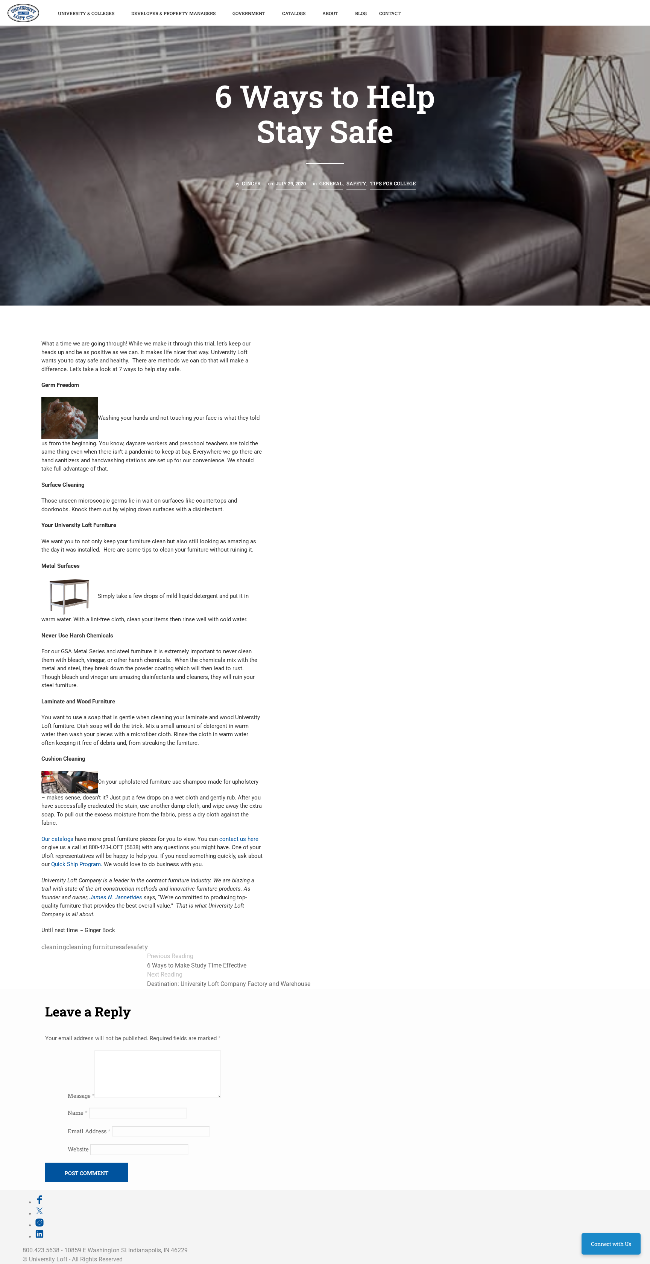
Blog (361, 13)
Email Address (89, 1131)
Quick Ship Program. (76, 864)
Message (81, 1095)
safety (139, 947)
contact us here (238, 839)
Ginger (251, 183)
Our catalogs (58, 839)
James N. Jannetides (117, 897)
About (330, 13)
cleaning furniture (92, 947)
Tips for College (393, 183)
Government (248, 13)
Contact (390, 13)
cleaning (53, 947)
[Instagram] (39, 1225)
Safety (356, 183)
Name (77, 1112)
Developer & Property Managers (173, 13)
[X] (39, 1213)
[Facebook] (39, 1202)
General (331, 183)
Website (78, 1149)
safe (125, 947)
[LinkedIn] (39, 1236)
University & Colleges (86, 13)
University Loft (48, 1259)
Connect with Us (611, 1243)
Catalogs (293, 13)
